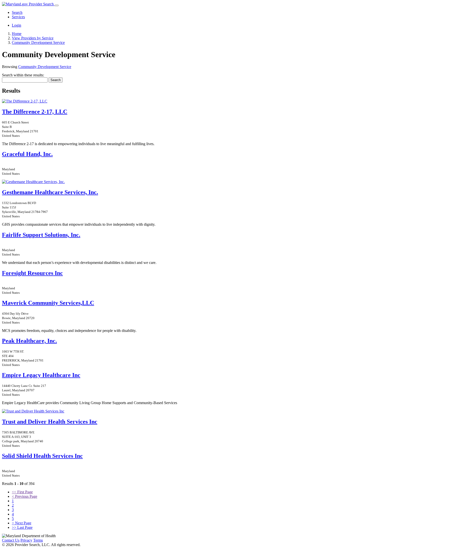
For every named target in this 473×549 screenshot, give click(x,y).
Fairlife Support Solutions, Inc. (41, 235)
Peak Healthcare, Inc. (29, 341)
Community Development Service (44, 67)
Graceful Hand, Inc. (27, 154)
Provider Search (41, 4)
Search (17, 12)
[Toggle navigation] (57, 5)
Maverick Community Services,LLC (48, 303)
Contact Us (10, 540)
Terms (38, 540)
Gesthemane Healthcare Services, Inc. (50, 192)
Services (18, 17)
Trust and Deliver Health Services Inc (49, 421)
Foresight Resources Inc (32, 273)
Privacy (26, 540)
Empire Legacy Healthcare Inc (41, 375)
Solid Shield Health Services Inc (42, 456)
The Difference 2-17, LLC (34, 111)
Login (16, 25)
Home (16, 34)
